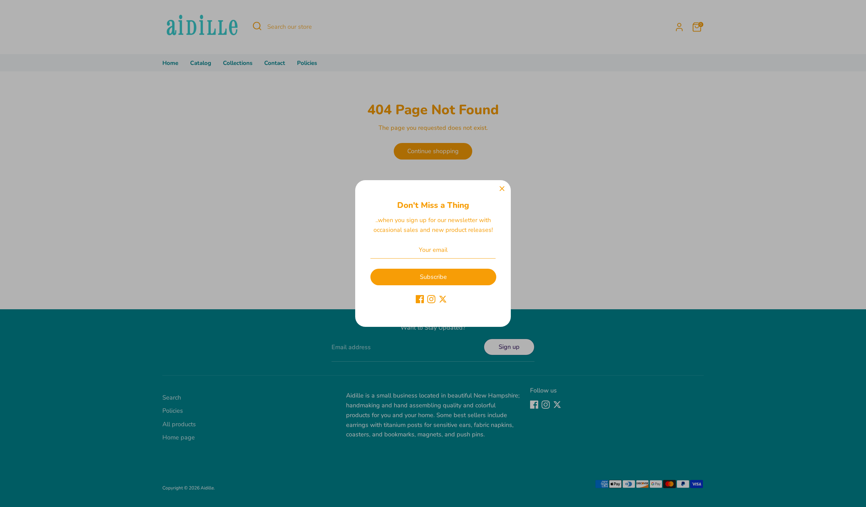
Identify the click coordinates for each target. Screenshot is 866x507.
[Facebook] (420, 299)
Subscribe (433, 277)
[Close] (502, 189)
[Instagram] (431, 299)
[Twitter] (443, 299)
